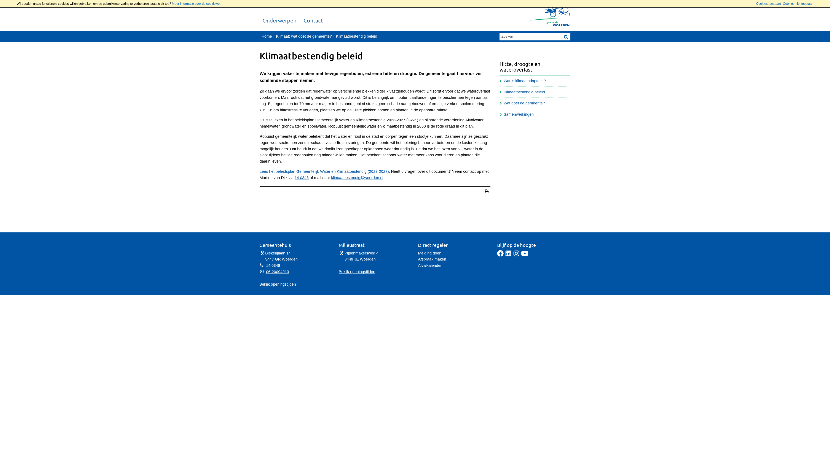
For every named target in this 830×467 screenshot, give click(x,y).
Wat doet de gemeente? (524, 103)
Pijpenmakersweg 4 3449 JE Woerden (358, 256)
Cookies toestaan (768, 3)
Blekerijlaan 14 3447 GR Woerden (278, 256)
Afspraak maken (432, 259)
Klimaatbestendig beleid (524, 92)
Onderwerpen (279, 21)
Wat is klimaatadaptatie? (525, 81)
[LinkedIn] (508, 255)
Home (267, 36)
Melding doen (429, 253)
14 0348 (302, 178)
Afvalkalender (430, 265)
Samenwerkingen (519, 114)
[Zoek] (566, 36)
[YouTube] (524, 255)
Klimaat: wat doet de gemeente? (304, 36)
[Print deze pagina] (486, 192)
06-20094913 (277, 272)
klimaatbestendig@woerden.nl (357, 178)
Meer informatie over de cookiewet (196, 3)
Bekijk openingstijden (277, 284)
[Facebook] (500, 255)
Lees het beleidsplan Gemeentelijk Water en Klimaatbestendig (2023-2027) (324, 171)
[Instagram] (516, 255)
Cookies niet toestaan (798, 3)
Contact (313, 21)
